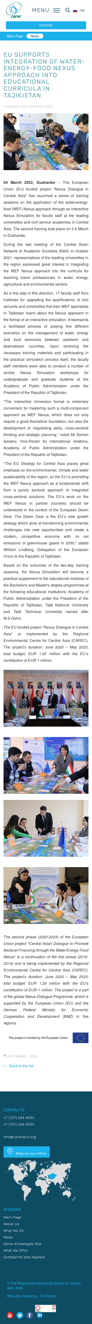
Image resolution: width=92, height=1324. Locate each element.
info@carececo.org (20, 1137)
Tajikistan (20, 1055)
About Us (11, 1224)
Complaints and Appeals (24, 1257)
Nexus (34, 1055)
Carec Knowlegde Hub (23, 1244)
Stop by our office (31, 1154)
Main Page (15, 36)
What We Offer (16, 1251)
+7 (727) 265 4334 (19, 1124)
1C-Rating (47, 1295)
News (35, 36)
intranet (46, 25)
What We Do (14, 1231)
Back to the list (20, 1065)
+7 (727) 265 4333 (19, 1118)
